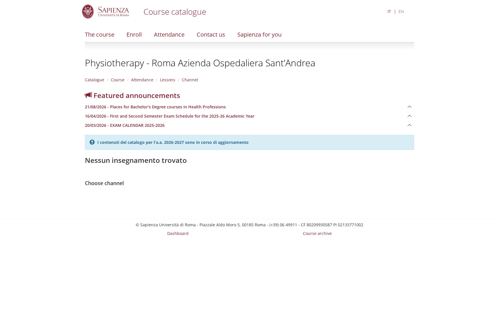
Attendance (169, 34)
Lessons (167, 79)
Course (117, 79)
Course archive (317, 233)
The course (99, 34)
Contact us (211, 34)
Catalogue (94, 79)
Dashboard (178, 233)
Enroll (134, 34)
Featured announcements (136, 95)
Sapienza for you (259, 34)
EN (401, 11)
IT (389, 11)
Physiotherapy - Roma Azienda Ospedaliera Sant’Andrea (200, 63)
